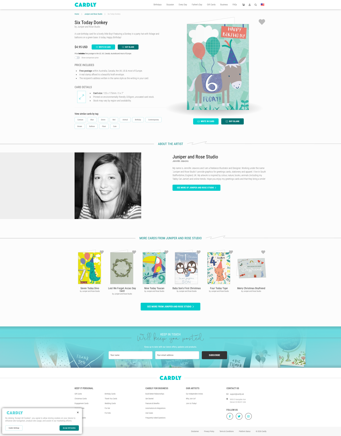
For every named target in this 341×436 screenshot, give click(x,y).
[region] (42, 421)
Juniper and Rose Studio (93, 14)
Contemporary (153, 120)
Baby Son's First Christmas (186, 288)
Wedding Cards (110, 403)
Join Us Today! (191, 403)
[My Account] (250, 5)
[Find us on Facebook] (229, 416)
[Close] (78, 412)
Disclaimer (195, 431)
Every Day (183, 4)
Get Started (149, 399)
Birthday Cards (110, 394)
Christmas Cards (81, 399)
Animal (125, 120)
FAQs (235, 4)
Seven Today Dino (89, 288)
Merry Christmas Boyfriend (251, 288)
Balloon (92, 126)
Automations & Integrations (155, 408)
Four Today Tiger (219, 288)
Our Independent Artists (194, 394)
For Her (107, 408)
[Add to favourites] (262, 22)
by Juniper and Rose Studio (90, 291)
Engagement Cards (81, 403)
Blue (92, 120)
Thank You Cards (111, 399)
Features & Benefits (152, 403)
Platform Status (244, 431)
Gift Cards (211, 4)
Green (103, 120)
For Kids (108, 413)
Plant (104, 126)
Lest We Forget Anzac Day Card (122, 289)
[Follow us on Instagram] (248, 416)
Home (77, 14)
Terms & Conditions (227, 431)
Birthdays (158, 4)
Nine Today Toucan (154, 288)
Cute (115, 126)
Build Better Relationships (154, 394)
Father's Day (197, 4)
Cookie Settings (14, 428)
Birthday (138, 120)
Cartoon (80, 120)
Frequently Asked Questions (155, 418)
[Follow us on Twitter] (239, 416)
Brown (79, 126)
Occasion (170, 4)
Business (224, 4)
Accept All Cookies (69, 428)
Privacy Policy (209, 431)
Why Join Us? (191, 399)
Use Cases (149, 413)
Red (114, 120)
